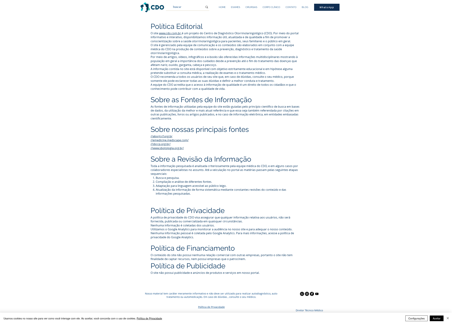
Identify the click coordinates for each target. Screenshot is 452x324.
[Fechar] (448, 318)
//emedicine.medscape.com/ (170, 140)
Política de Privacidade (149, 318)
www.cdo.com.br (170, 33)
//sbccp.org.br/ (161, 144)
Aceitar (437, 318)
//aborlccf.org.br (162, 136)
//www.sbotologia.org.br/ (167, 148)
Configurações (416, 318)
